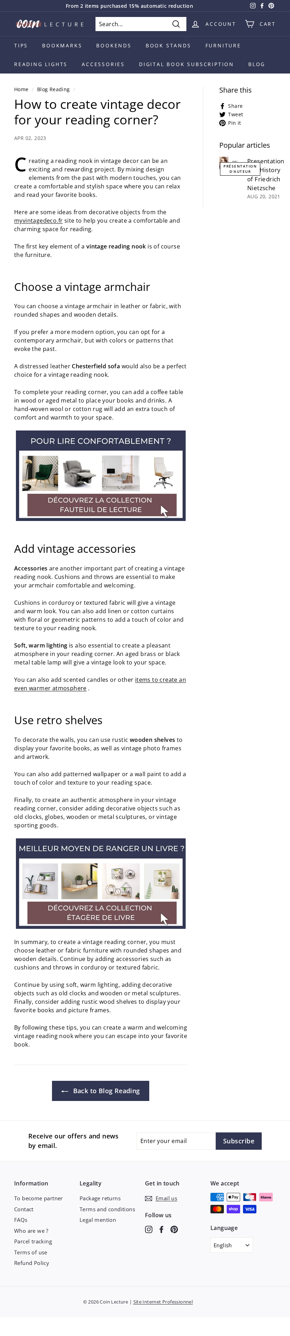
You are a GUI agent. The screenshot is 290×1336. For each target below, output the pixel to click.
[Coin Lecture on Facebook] (161, 1229)
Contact (24, 1209)
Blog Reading (53, 89)
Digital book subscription (186, 64)
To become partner (38, 1198)
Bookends (113, 45)
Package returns (100, 1198)
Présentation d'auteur (240, 169)
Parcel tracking (33, 1241)
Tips (21, 45)
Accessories (103, 64)
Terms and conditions (107, 1209)
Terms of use (30, 1252)
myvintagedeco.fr (38, 220)
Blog (256, 64)
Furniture (223, 45)
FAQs (21, 1219)
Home (21, 89)
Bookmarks (62, 45)
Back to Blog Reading (105, 1090)
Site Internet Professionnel (163, 1302)
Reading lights (41, 64)
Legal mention (98, 1219)
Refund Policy (31, 1262)
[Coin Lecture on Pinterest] (174, 1229)
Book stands (168, 45)
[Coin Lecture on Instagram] (148, 1229)
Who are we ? (31, 1230)
